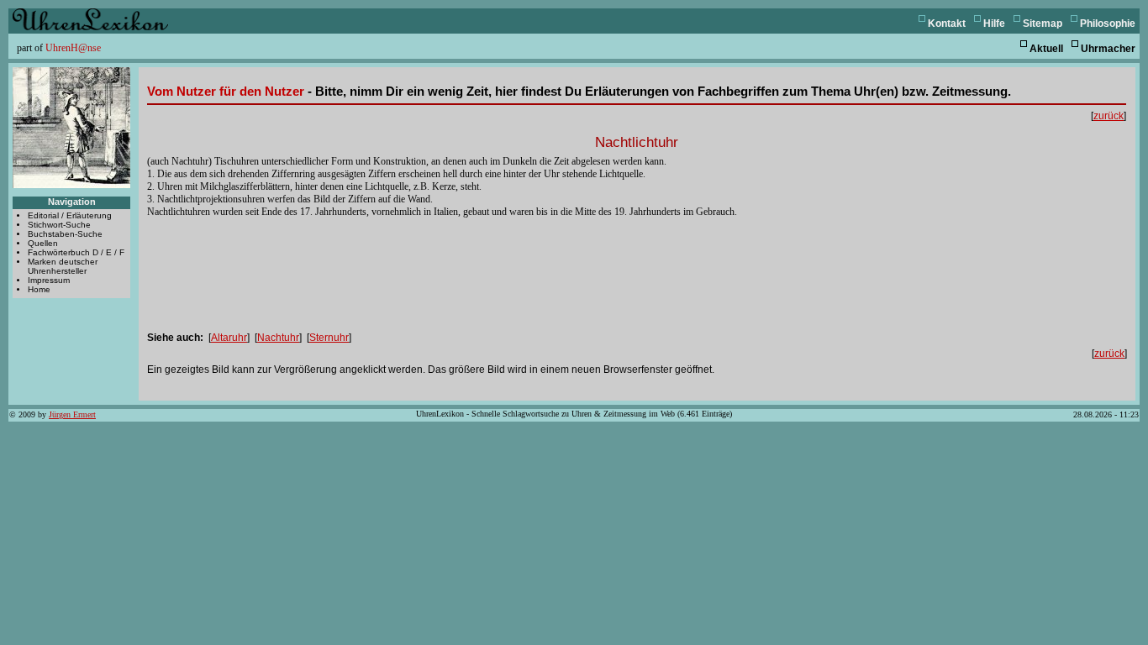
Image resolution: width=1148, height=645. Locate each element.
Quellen (43, 243)
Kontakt (947, 23)
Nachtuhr (278, 337)
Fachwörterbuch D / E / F (76, 252)
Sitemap (1042, 23)
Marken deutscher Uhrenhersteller (62, 266)
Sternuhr (329, 337)
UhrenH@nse (73, 48)
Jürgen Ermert (72, 414)
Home (39, 289)
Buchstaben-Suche (65, 234)
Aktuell (1046, 49)
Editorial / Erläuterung (70, 215)
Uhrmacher (1108, 49)
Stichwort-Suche (59, 224)
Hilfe (994, 23)
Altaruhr (229, 337)
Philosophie (1107, 23)
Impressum (49, 280)
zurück (1108, 116)
